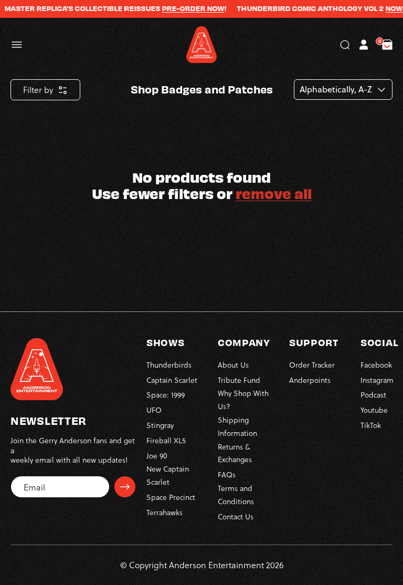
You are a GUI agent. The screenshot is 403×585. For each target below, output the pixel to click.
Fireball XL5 (166, 440)
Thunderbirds (169, 364)
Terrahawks (164, 512)
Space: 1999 (165, 394)
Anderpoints (310, 379)
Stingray (160, 425)
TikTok (370, 425)
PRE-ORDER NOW (185, 8)
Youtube (374, 409)
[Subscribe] (124, 486)
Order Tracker (312, 364)
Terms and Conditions (236, 495)
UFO (154, 409)
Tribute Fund (239, 379)
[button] (16, 44)
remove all (274, 193)
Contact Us (235, 516)
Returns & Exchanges (235, 453)
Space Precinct (170, 497)
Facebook (376, 364)
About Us (233, 364)
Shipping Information (237, 426)
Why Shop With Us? (243, 400)
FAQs (227, 474)
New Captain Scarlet (167, 475)
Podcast (373, 394)
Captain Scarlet (171, 379)
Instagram (377, 379)
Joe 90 (156, 455)
